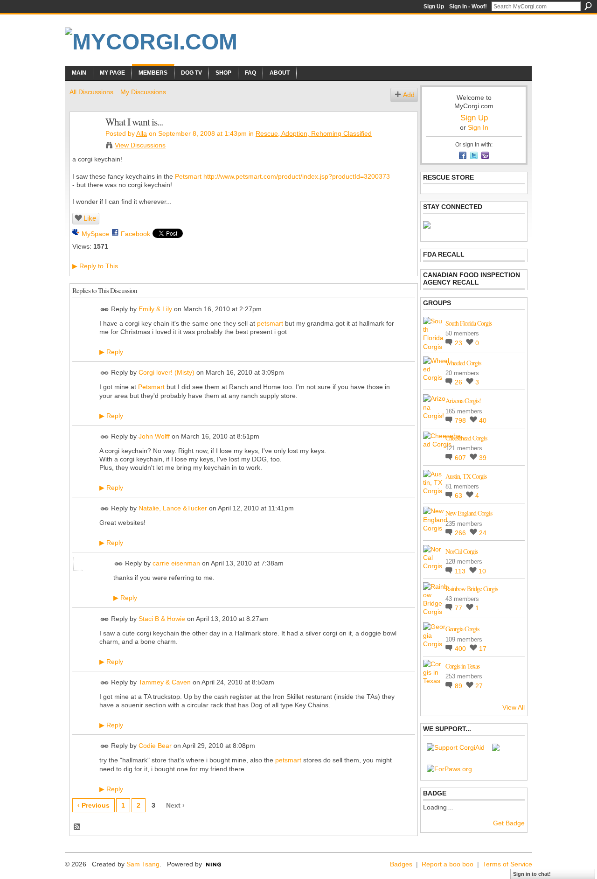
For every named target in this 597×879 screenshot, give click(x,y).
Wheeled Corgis (463, 362)
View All (513, 707)
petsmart (270, 323)
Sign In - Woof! (468, 6)
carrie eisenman (176, 563)
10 (482, 571)
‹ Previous (93, 805)
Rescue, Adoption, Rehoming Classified (314, 133)
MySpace (95, 233)
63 (459, 495)
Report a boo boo (447, 864)
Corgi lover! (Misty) (166, 373)
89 (459, 686)
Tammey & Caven (165, 682)
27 (479, 686)
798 (461, 420)
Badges (401, 864)
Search (588, 6)
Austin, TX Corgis (465, 476)
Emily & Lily (155, 309)
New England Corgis (468, 513)
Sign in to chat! (532, 874)
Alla (141, 133)
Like (89, 218)
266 (461, 533)
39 (482, 457)
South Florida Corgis (468, 323)
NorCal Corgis (461, 551)
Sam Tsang (143, 864)
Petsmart (188, 176)
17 (482, 648)
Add (409, 94)
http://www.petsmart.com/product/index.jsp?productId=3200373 (296, 176)
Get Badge (509, 823)
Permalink (104, 309)
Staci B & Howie (162, 618)
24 (482, 533)
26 (459, 382)
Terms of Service (507, 864)
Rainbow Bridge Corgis (471, 588)
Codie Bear (155, 746)
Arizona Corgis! (463, 400)
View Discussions (140, 145)
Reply (111, 352)
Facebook (135, 233)
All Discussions (91, 92)
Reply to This (95, 266)
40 (482, 420)
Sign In (478, 127)
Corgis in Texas (462, 666)
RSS (77, 827)
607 (461, 457)
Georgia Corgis (462, 628)
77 (459, 608)
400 (461, 648)
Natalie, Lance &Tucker (173, 508)
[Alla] (85, 141)
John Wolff (154, 436)
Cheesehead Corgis (466, 437)
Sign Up (433, 6)
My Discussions (143, 92)
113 (461, 571)
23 (459, 343)
